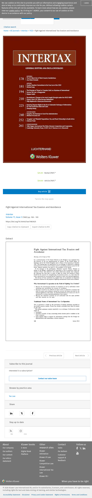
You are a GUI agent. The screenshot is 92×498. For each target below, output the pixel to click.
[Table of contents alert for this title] (21, 431)
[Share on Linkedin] (11, 414)
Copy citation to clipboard (18, 227)
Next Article (80, 356)
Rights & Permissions (62, 495)
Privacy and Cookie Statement (42, 495)
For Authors (62, 451)
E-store (24, 448)
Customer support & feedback (62, 457)
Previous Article (55, 356)
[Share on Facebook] (32, 414)
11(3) (31, 31)
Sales (60, 448)
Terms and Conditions (79, 495)
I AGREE (86, 3)
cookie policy (14, 11)
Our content (7, 455)
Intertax (24, 31)
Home (6, 31)
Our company (8, 448)
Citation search (10, 27)
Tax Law (12, 396)
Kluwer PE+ (43, 476)
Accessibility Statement (11, 495)
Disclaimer (26, 495)
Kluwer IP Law (45, 457)
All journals (15, 31)
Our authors (7, 451)
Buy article (42, 191)
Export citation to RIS (41, 227)
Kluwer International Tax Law (46, 470)
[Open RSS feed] (11, 431)
